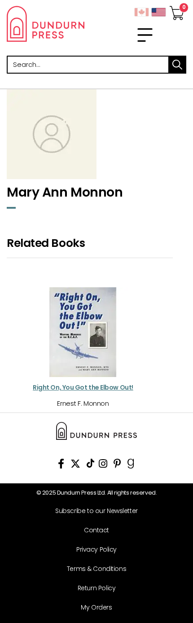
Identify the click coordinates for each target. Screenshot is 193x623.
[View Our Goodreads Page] (131, 465)
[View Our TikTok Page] (90, 465)
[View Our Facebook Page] (61, 465)
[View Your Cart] (177, 10)
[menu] (145, 35)
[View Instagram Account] (103, 465)
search (177, 65)
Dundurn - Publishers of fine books (48, 24)
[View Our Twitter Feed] (75, 465)
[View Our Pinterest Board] (117, 465)
